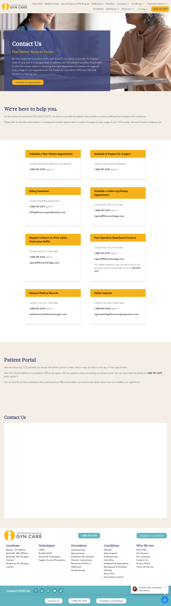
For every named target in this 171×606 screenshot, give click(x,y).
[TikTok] (60, 590)
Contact (143, 9)
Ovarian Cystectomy (81, 560)
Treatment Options (156, 3)
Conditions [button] (137, 3)
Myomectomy (78, 553)
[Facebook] (35, 590)
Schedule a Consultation (152, 535)
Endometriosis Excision (82, 556)
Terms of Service (145, 566)
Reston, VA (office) (15, 549)
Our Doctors (142, 553)
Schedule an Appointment (27, 82)
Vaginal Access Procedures (52, 560)
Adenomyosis (110, 553)
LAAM (41, 549)
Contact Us (142, 560)
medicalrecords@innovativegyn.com (47, 314)
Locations (121, 3)
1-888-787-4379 (37, 169)
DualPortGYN (45, 553)
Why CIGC (37, 3)
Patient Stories (52, 3)
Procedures (98, 8)
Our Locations (143, 556)
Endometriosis (111, 556)
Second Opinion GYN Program (75, 3)
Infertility (109, 560)
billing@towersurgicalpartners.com (47, 212)
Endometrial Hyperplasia (116, 563)
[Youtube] (54, 590)
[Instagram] (48, 590)
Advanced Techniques (49, 556)
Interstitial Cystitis (114, 577)
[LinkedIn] (42, 590)
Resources (126, 8)
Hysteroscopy (78, 570)
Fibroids (108, 549)
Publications (97, 3)
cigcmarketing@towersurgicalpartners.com (116, 314)
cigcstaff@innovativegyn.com (109, 215)
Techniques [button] (111, 8)
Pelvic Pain (109, 573)
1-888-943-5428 (102, 308)
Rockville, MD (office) (17, 553)
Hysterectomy (78, 549)
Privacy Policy (143, 563)
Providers (110, 3)
